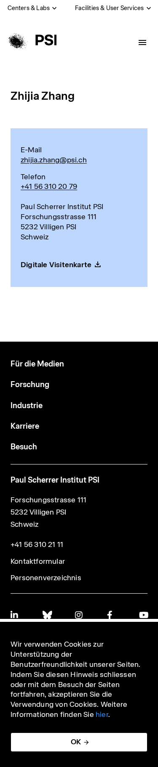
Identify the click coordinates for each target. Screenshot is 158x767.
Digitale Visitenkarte (56, 264)
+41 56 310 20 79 (49, 186)
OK (76, 742)
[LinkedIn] (15, 614)
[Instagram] (79, 614)
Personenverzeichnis (46, 577)
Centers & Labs (29, 8)
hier (102, 714)
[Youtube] (143, 614)
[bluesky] (47, 614)
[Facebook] (111, 614)
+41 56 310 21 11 (37, 544)
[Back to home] (31, 39)
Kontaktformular (38, 561)
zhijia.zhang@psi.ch (54, 160)
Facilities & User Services (109, 8)
